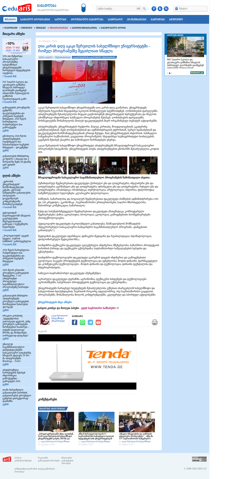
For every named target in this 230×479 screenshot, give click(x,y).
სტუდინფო (176, 19)
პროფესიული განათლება (87, 19)
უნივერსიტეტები (59, 28)
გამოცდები (158, 19)
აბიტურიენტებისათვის (84, 28)
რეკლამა (42, 331)
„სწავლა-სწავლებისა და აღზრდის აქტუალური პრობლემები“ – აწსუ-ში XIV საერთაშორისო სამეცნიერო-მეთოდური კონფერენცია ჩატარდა (136, 436)
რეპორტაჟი (11, 28)
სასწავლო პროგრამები (35, 19)
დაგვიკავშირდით (46, 469)
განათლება (46, 6)
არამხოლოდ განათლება (48, 10)
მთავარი (10, 19)
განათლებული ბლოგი (113, 28)
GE (138, 8)
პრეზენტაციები (136, 19)
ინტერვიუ (26, 28)
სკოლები (60, 19)
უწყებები (41, 28)
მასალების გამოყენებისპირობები (67, 461)
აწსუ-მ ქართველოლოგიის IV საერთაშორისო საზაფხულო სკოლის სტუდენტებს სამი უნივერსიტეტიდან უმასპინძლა (96, 436)
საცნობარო (115, 19)
